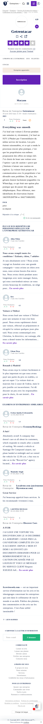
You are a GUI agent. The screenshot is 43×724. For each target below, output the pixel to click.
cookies (26, 722)
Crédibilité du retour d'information (21, 678)
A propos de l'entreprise (13, 59)
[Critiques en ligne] (5, 3)
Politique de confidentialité (29, 701)
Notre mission (21, 670)
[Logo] (21, 22)
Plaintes (35, 59)
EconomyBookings (32, 427)
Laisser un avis (21, 649)
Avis (28, 59)
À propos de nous (21, 668)
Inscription (21, 80)
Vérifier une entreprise (21, 656)
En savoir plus (16, 288)
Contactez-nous (21, 659)
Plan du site (21, 706)
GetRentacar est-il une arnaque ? (13, 12)
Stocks (6, 65)
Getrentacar (29, 111)
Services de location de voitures (27, 10)
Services (22, 673)
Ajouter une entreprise (21, 687)
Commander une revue (21, 689)
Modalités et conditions (12, 703)
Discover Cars (30, 523)
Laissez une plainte (22, 651)
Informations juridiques (12, 701)
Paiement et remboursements (21, 694)
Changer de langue (21, 712)
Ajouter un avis (34, 3)
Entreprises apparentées (21, 70)
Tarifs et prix (21, 692)
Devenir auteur (21, 654)
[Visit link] (25, 36)
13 (34, 49)
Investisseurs (21, 675)
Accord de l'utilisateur (27, 703)
